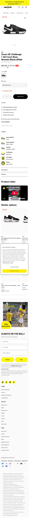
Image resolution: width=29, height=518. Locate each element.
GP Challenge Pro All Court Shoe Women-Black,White (11, 239)
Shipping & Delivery (5, 442)
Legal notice (10, 460)
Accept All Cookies (14, 270)
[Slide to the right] (18, 45)
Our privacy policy (5, 368)
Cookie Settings (4, 397)
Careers (2, 415)
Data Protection (6, 262)
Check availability (5, 121)
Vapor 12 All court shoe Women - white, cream (10, 286)
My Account (3, 431)
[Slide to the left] (11, 45)
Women (12, 13)
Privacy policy (4, 460)
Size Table (3, 102)
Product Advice (4, 447)
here (23, 260)
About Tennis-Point (5, 436)
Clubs (2, 421)
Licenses (3, 392)
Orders (2, 407)
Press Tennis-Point (5, 450)
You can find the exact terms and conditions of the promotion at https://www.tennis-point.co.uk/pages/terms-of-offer (13, 514)
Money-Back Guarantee (6, 395)
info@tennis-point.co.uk (16, 365)
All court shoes (20, 13)
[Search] (19, 7)
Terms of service (17, 460)
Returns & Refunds (5, 444)
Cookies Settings (14, 266)
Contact (3, 433)
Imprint (11, 262)
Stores (2, 439)
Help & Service (4, 405)
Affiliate (2, 413)
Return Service (4, 410)
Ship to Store (3, 424)
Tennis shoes (6, 13)
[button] (2, 7)
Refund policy (24, 460)
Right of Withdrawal (5, 389)
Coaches (3, 418)
